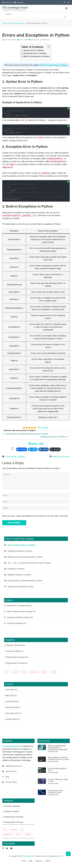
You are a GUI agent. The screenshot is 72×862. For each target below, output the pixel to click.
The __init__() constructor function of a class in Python (29, 563)
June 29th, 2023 (53, 751)
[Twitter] (64, 2)
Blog (7, 777)
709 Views (45, 39)
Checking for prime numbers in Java (55, 791)
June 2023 (10, 690)
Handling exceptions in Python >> (54, 437)
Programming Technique (15, 663)
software (53, 672)
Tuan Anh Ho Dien (10, 39)
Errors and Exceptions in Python (22, 545)
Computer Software (13, 651)
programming (57, 456)
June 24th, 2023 (53, 772)
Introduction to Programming (18, 605)
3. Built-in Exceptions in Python (35, 56)
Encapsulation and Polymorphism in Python (25, 581)
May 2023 (10, 695)
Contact (47, 861)
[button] (47, 46)
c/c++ (7, 672)
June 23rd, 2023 (53, 783)
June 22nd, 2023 (53, 794)
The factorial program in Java (57, 769)
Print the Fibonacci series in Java (58, 780)
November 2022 (12, 713)
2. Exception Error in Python (34, 53)
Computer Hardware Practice (18, 617)
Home (24, 861)
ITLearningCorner (15, 7)
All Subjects (20, 2)
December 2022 (12, 707)
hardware (16, 672)
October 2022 (11, 719)
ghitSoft (60, 856)
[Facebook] (60, 2)
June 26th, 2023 (53, 761)
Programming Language (15, 456)
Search (65, 17)
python (67, 456)
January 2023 (11, 701)
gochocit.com (9, 2)
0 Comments (35, 39)
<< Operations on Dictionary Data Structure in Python (26, 434)
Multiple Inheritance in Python (19, 575)
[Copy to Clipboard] (68, 108)
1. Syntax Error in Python (32, 50)
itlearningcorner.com (14, 766)
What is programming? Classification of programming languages (58, 747)
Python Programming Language (53, 65)
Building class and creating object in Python (25, 557)
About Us (39, 861)
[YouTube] (68, 2)
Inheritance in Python (16, 569)
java (24, 672)
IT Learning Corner (10, 746)
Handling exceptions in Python (20, 551)
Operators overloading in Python (21, 587)
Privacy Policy (11, 782)
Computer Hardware (15, 623)
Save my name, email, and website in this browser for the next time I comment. (35, 516)
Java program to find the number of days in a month (58, 758)
